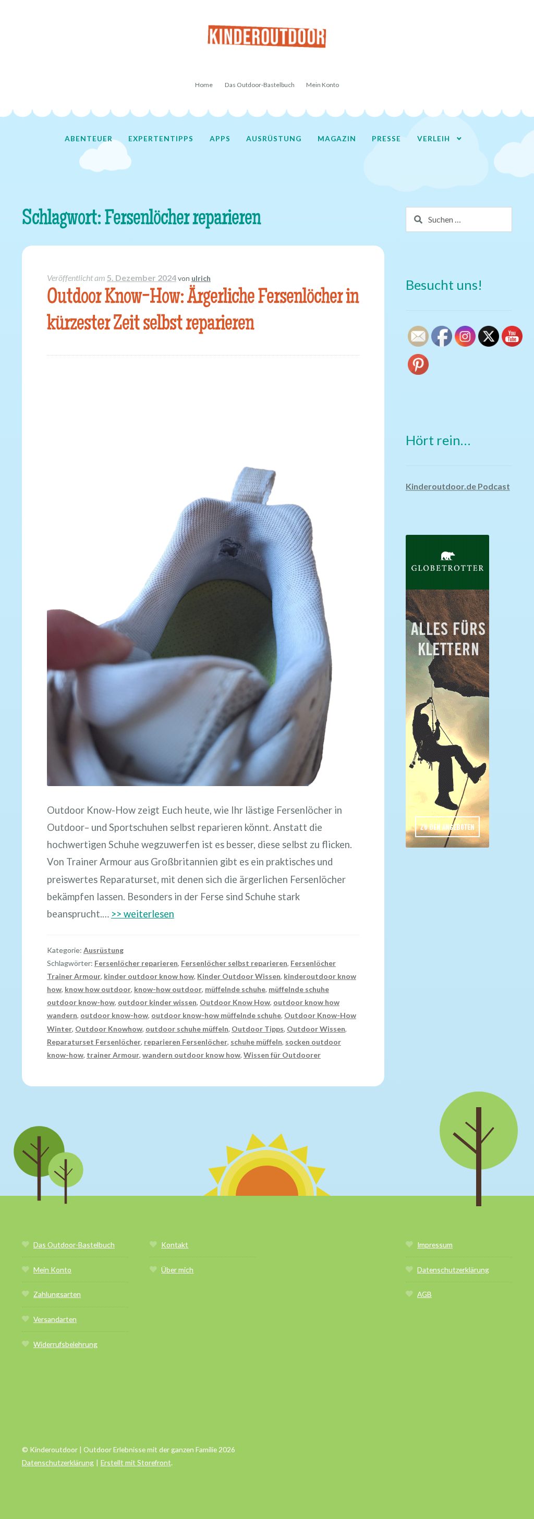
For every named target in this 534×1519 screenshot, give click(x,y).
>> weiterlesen (142, 914)
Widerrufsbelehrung (65, 1344)
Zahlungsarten (57, 1294)
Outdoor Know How (235, 1002)
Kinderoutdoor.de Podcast (458, 486)
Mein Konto (322, 85)
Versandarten (55, 1319)
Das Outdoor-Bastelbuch (260, 85)
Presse (386, 138)
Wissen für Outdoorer (282, 1054)
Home (204, 85)
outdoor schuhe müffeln (186, 1028)
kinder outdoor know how (149, 976)
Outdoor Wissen (316, 1028)
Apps (220, 138)
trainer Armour (113, 1054)
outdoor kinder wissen (157, 1002)
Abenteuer (89, 138)
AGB (424, 1294)
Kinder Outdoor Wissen (239, 976)
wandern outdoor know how (191, 1054)
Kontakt (174, 1244)
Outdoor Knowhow (108, 1028)
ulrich (201, 278)
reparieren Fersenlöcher (185, 1041)
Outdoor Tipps (258, 1028)
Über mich (177, 1269)
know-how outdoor (168, 989)
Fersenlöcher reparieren (136, 963)
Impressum (435, 1244)
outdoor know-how (114, 1015)
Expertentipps (160, 138)
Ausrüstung (273, 138)
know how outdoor (98, 989)
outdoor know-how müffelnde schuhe (216, 1015)
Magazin (337, 138)
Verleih (433, 138)
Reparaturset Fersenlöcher (94, 1041)
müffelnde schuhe (235, 989)
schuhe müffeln (256, 1041)
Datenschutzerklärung (453, 1269)
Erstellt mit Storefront (136, 1462)
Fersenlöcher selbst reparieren (234, 963)
